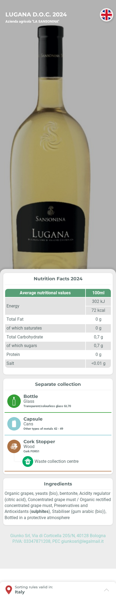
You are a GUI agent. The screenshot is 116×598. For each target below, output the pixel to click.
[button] (106, 15)
